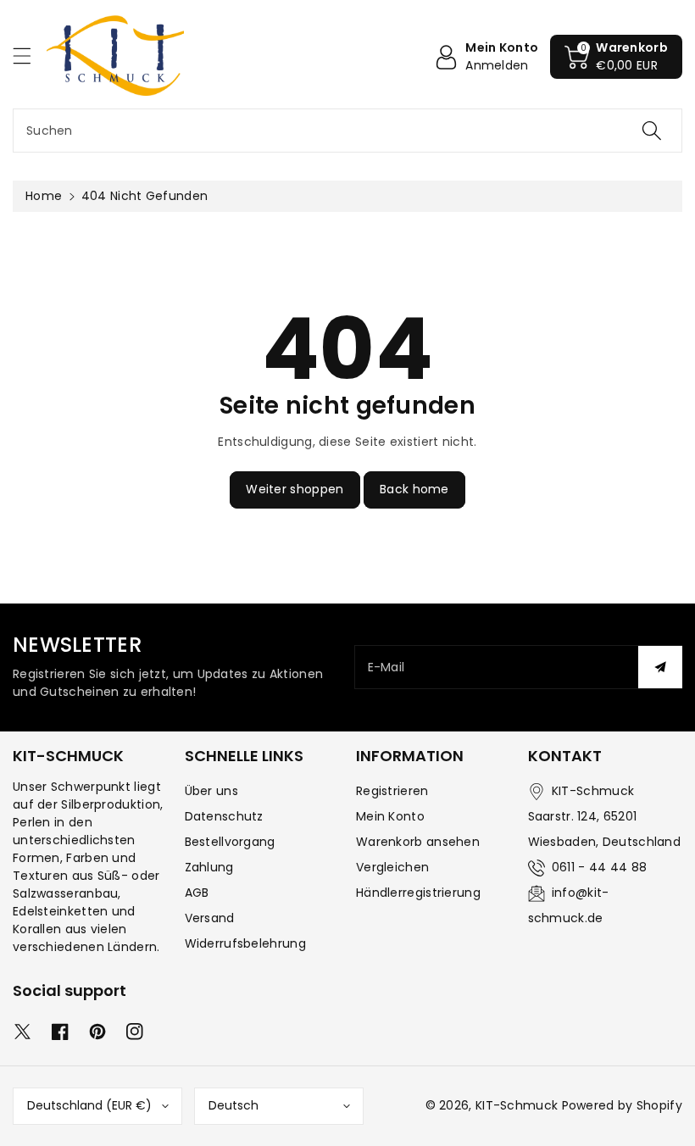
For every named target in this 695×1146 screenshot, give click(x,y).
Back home (414, 489)
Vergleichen (392, 867)
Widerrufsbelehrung (245, 943)
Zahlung (209, 867)
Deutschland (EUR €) (89, 1105)
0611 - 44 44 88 (600, 867)
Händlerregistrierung (418, 892)
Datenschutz (224, 816)
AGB (197, 892)
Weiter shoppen (294, 489)
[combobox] (347, 130)
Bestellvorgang (230, 841)
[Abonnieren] (660, 667)
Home (43, 195)
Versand (210, 918)
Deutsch (233, 1105)
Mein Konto (390, 816)
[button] (30, 55)
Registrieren (392, 790)
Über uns (211, 790)
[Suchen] (651, 130)
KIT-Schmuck (516, 1105)
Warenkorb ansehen (418, 841)
